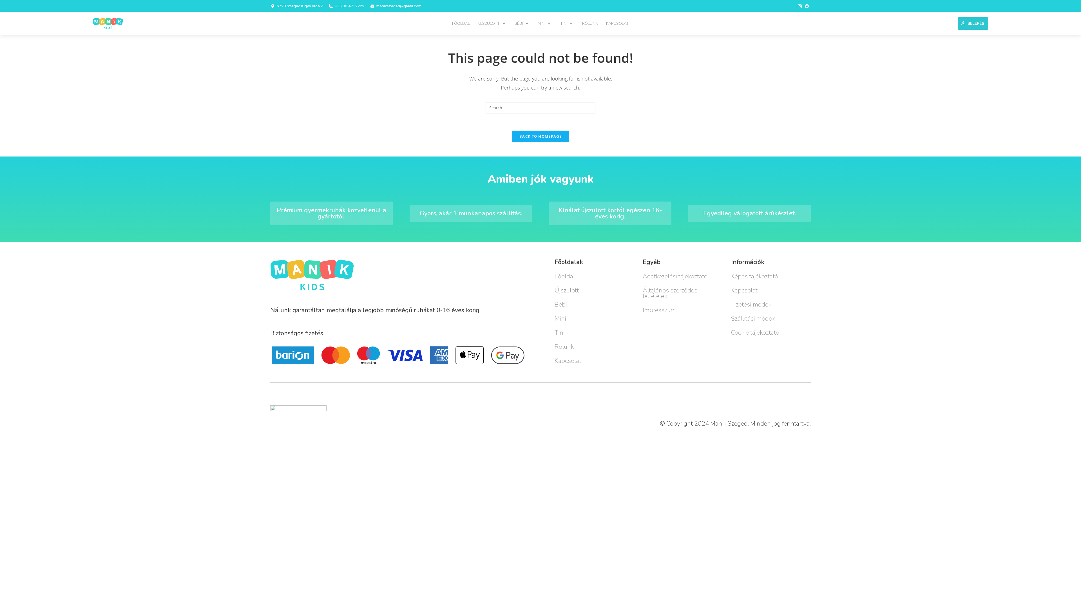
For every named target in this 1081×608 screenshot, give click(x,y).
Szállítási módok (753, 318)
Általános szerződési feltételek (671, 293)
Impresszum (659, 310)
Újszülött (567, 290)
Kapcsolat (568, 361)
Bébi (561, 304)
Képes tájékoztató (754, 276)
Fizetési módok (751, 304)
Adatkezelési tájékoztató (675, 276)
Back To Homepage (540, 136)
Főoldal (565, 276)
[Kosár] (951, 22)
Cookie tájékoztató (755, 333)
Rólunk (564, 347)
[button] (492, 23)
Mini (560, 318)
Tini (560, 333)
